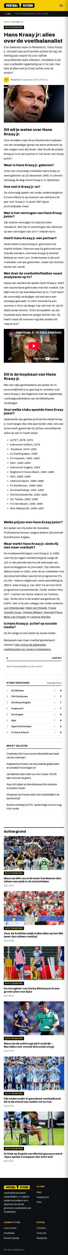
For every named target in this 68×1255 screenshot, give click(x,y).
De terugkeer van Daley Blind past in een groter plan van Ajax (32, 990)
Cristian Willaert (32, 612)
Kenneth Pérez (53, 612)
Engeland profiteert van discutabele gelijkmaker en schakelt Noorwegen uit (32, 766)
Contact (41, 1228)
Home (6, 22)
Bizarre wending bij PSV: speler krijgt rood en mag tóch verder (34, 807)
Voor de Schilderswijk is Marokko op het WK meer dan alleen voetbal (33, 935)
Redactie (15, 80)
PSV (39, 1202)
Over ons (41, 1233)
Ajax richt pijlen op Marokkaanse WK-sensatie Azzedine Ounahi (31, 786)
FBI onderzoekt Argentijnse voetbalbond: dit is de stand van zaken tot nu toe (32, 1100)
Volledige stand (54, 683)
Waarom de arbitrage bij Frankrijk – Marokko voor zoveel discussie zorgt (29, 1045)
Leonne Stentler (40, 616)
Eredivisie (9, 1233)
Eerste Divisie (11, 1238)
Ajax (39, 1192)
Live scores (10, 1228)
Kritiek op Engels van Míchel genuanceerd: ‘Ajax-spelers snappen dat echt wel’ (33, 1155)
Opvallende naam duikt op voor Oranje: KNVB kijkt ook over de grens (31, 776)
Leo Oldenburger (14, 607)
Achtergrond (17, 22)
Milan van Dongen (15, 616)
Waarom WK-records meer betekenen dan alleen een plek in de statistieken (32, 880)
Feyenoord (43, 1197)
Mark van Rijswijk (36, 607)
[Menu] (61, 5)
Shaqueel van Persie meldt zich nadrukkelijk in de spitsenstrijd (32, 796)
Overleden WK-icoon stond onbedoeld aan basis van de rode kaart (32, 755)
